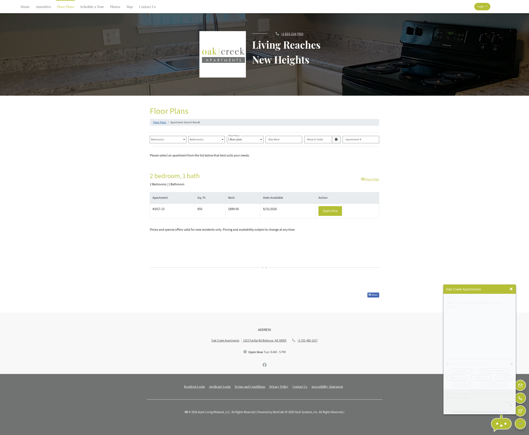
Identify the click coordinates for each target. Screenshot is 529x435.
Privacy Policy (278, 386)
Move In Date (315, 139)
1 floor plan (235, 138)
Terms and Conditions (250, 386)
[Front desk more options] (520, 423)
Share (374, 294)
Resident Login (194, 386)
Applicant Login (220, 386)
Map (129, 7)
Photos (115, 7)
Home (25, 7)
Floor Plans (65, 7)
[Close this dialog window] (511, 289)
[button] (482, 7)
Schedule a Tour (92, 7)
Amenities (43, 7)
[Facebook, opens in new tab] (264, 365)
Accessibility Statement (327, 386)
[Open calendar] (336, 139)
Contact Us (147, 7)
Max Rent (274, 139)
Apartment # (353, 139)
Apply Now (332, 210)
